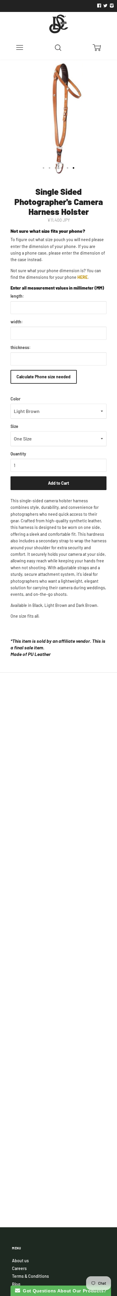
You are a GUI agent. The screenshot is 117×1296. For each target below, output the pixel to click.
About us (20, 1260)
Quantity (18, 453)
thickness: (20, 347)
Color (15, 398)
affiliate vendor (74, 641)
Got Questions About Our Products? (63, 1290)
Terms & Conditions (30, 1276)
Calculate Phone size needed (43, 376)
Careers (19, 1268)
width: (16, 321)
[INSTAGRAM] (111, 5)
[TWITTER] (104, 5)
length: (17, 296)
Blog (16, 1284)
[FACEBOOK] (99, 5)
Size (14, 426)
